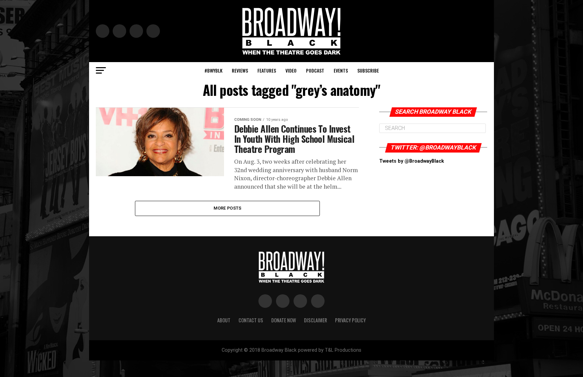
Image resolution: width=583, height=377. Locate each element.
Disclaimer (315, 320)
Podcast (315, 70)
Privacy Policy (350, 320)
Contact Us (251, 320)
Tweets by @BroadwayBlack (411, 161)
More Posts (228, 208)
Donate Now (283, 320)
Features (266, 70)
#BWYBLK (213, 70)
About (223, 320)
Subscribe (368, 70)
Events (341, 70)
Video (291, 70)
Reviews (240, 70)
